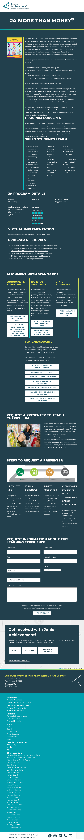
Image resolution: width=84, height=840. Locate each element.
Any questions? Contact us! (19, 661)
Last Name (48, 548)
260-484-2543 (11, 686)
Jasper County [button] (12, 785)
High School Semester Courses (42, 388)
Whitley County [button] (13, 825)
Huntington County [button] (15, 782)
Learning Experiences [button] (17, 742)
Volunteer (29, 650)
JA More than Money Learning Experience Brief (29, 251)
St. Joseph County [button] (14, 810)
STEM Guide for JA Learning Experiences (27, 259)
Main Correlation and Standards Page (17, 318)
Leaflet (61, 668)
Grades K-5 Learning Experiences (42, 377)
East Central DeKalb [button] (15, 770)
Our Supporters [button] (13, 718)
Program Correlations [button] (15, 710)
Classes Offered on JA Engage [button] (19, 702)
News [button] (9, 739)
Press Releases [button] (13, 734)
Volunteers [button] (12, 698)
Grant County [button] (12, 777)
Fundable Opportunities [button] (17, 716)
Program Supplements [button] (16, 708)
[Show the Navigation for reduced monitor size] (79, 6)
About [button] (9, 724)
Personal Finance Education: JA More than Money (42, 332)
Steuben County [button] (13, 815)
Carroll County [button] (13, 762)
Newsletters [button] (12, 737)
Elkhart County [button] (13, 772)
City (8, 566)
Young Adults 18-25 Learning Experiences (42, 400)
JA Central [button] (34, 837)
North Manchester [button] (14, 805)
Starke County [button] (13, 812)
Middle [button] (9, 747)
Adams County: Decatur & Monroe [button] (21, 757)
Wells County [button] (12, 820)
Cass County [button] (12, 765)
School (9, 576)
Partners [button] (11, 714)
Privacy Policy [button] (32, 834)
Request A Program (47, 650)
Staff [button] (9, 727)
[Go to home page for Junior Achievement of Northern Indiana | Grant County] (16, 6)
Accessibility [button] (13, 837)
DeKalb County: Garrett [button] (16, 767)
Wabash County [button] (13, 817)
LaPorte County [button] (13, 792)
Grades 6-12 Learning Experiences (42, 382)
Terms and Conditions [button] (17, 834)
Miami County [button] (12, 797)
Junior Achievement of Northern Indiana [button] (23, 755)
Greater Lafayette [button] (14, 780)
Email (9, 557)
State (46, 566)
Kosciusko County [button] (14, 787)
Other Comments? (14, 585)
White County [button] (12, 822)
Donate (15, 650)
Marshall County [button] (13, 795)
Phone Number (50, 557)
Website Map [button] (24, 837)
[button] (50, 836)
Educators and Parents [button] (18, 706)
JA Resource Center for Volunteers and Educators (30, 256)
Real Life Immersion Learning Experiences (42, 393)
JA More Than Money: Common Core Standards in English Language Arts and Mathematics (17, 330)
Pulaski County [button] (13, 807)
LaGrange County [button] (14, 790)
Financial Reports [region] (14, 721)
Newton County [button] (13, 800)
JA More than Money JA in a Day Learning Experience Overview (36, 248)
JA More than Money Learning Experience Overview (31, 253)
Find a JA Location (14, 827)
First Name (11, 548)
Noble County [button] (12, 802)
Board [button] (9, 729)
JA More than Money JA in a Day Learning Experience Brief (34, 245)
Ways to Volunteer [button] (14, 700)
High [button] (9, 750)
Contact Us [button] (10, 684)
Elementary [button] (11, 745)
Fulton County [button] (13, 775)
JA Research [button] (12, 732)
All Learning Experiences (42, 372)
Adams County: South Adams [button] (18, 760)
